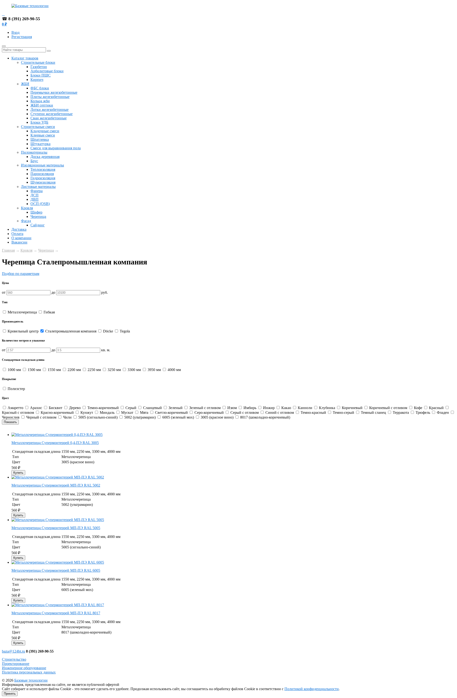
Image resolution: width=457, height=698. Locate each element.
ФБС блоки (39, 88)
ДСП (34, 195)
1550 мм (54, 370)
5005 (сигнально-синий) (98, 417)
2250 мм (94, 370)
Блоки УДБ (39, 122)
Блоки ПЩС (40, 75)
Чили (67, 417)
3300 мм (134, 370)
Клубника (327, 408)
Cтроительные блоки (38, 62)
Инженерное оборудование (24, 668)
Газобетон (38, 67)
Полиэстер (16, 389)
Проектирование (15, 664)
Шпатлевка (39, 139)
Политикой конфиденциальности (311, 689)
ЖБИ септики (41, 105)
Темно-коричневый (103, 408)
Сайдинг (37, 225)
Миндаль (107, 412)
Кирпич (36, 80)
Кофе (418, 408)
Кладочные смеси (44, 131)
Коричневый (352, 408)
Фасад (26, 221)
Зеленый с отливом (205, 408)
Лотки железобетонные (49, 109)
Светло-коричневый (171, 412)
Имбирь (250, 408)
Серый (130, 408)
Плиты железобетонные (50, 97)
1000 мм (14, 370)
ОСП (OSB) (40, 204)
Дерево (75, 408)
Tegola (124, 331)
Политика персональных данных (29, 672)
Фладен (443, 412)
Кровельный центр (23, 331)
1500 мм (34, 370)
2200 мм (74, 370)
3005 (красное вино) (217, 417)
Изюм (232, 408)
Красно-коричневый (57, 412)
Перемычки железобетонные (53, 92)
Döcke (108, 331)
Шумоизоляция (42, 182)
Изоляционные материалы (42, 165)
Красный (436, 408)
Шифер (36, 212)
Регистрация (21, 37)
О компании (21, 238)
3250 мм (114, 370)
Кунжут (86, 412)
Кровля (27, 208)
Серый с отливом (244, 412)
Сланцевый (152, 408)
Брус (34, 161)
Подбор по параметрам (20, 274)
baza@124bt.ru (13, 651)
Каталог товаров (24, 58)
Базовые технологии (31, 680)
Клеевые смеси (42, 135)
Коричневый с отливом (388, 408)
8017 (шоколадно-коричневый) (264, 417)
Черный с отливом (41, 417)
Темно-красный (313, 412)
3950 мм (154, 370)
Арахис (36, 408)
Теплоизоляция (42, 169)
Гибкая (49, 312)
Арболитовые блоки (47, 71)
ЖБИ (25, 84)
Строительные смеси (38, 127)
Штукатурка (40, 144)
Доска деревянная (45, 157)
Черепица (38, 217)
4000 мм (174, 370)
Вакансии (19, 242)
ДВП (34, 199)
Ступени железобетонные (51, 114)
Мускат (127, 412)
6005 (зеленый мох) (178, 417)
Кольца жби (40, 101)
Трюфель (423, 412)
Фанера (36, 191)
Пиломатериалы (34, 152)
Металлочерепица (22, 312)
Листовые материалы (38, 187)
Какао (286, 408)
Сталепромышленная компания (70, 331)
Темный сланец (373, 412)
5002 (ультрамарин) (140, 417)
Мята (144, 412)
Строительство (14, 659)
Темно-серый (343, 412)
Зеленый (176, 408)
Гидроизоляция (42, 178)
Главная (8, 250)
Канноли (305, 408)
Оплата (17, 234)
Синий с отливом (279, 412)
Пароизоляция (42, 174)
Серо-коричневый (209, 412)
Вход (15, 32)
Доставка (18, 229)
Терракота (401, 412)
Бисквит (55, 408)
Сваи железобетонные (48, 118)
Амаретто (15, 408)
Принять (10, 693)
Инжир (269, 408)
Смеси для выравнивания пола (55, 148)
